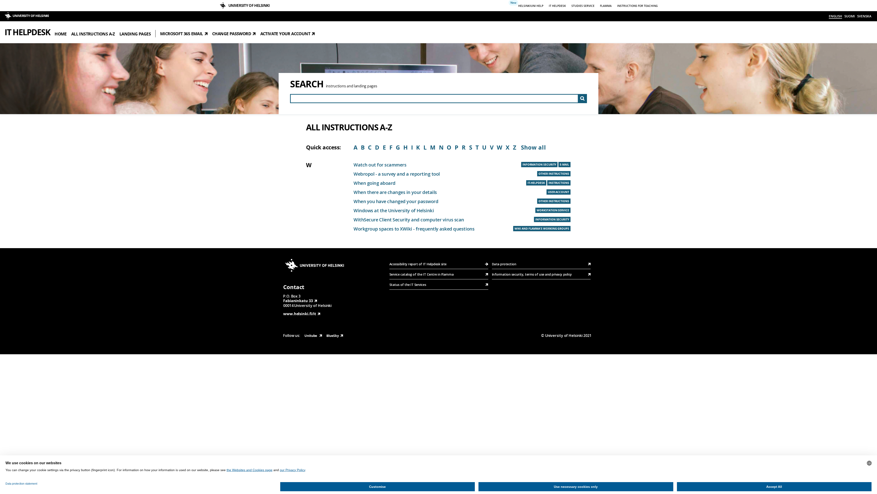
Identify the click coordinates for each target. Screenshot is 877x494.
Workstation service (553, 210)
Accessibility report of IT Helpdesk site (417, 264)
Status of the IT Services (407, 284)
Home (61, 33)
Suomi (849, 16)
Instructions (559, 183)
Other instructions (554, 174)
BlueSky (332, 335)
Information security (539, 164)
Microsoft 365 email (181, 33)
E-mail (564, 164)
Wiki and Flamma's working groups (542, 229)
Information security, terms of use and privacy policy (532, 274)
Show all (533, 147)
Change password (231, 33)
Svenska (864, 16)
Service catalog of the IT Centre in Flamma (421, 274)
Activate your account (285, 33)
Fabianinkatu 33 (298, 300)
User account (558, 192)
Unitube (311, 335)
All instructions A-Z (93, 33)
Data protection (504, 264)
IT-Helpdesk (536, 183)
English (835, 16)
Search (307, 84)
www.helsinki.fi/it (299, 313)
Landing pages (135, 33)
